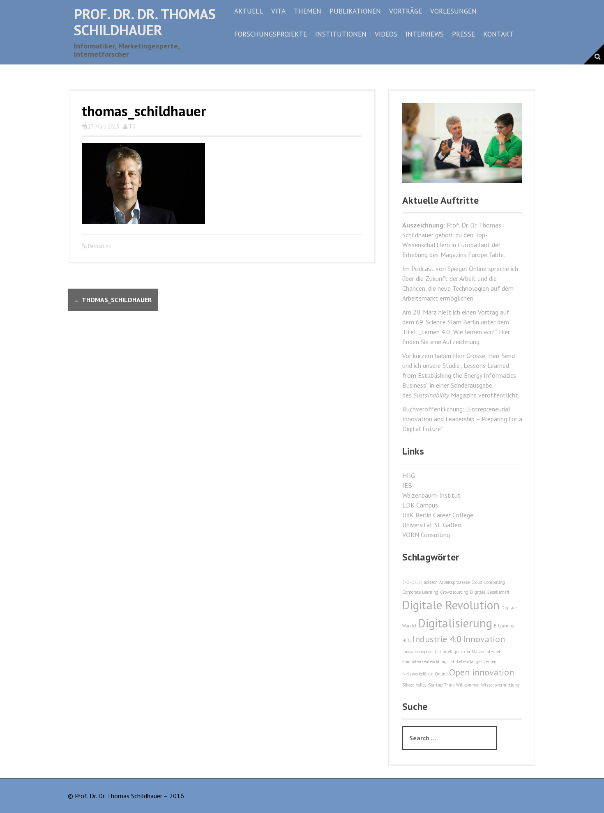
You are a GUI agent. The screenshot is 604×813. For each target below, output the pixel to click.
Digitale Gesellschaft (489, 592)
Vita (278, 11)
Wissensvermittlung (500, 685)
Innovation (484, 639)
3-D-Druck (412, 582)
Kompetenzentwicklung (424, 661)
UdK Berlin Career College (437, 515)
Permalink (99, 246)
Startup (435, 685)
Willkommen (468, 685)
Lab (451, 661)
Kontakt (498, 34)
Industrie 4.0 (437, 639)
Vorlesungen (453, 11)
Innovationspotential (421, 652)
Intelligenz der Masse (463, 652)
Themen (307, 11)
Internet (492, 652)
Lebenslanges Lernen (476, 661)
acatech (431, 582)
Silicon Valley (414, 685)
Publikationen (355, 11)
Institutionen (341, 34)
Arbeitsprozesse (454, 582)
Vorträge (405, 11)
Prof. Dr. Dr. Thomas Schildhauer (145, 22)
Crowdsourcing (454, 592)
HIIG (408, 475)
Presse (463, 34)
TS (132, 126)
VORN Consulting (426, 535)
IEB (407, 485)
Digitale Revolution (451, 605)
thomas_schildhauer (113, 300)
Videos (386, 34)
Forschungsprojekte (270, 34)
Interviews (425, 34)
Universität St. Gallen (431, 525)
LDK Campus (420, 505)
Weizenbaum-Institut (431, 495)
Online (441, 674)
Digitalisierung (455, 623)
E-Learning (504, 626)
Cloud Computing (488, 582)
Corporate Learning (420, 592)
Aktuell (248, 11)
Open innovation (481, 672)
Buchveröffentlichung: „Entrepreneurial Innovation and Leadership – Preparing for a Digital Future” (462, 419)
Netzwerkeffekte (417, 674)
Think (449, 685)
